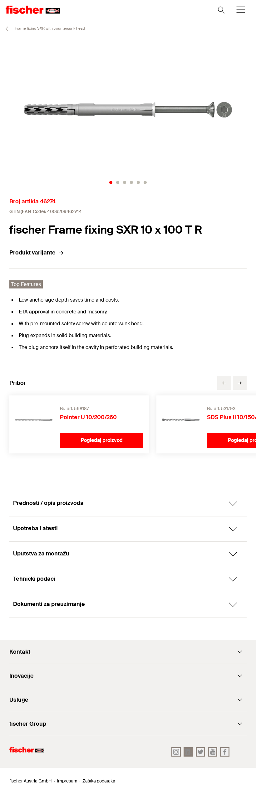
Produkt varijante (32, 252)
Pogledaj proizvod (102, 440)
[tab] (110, 182)
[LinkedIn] (188, 752)
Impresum (67, 781)
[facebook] (224, 752)
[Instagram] (176, 752)
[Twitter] (200, 752)
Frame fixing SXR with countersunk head (49, 28)
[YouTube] (212, 752)
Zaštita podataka (98, 781)
